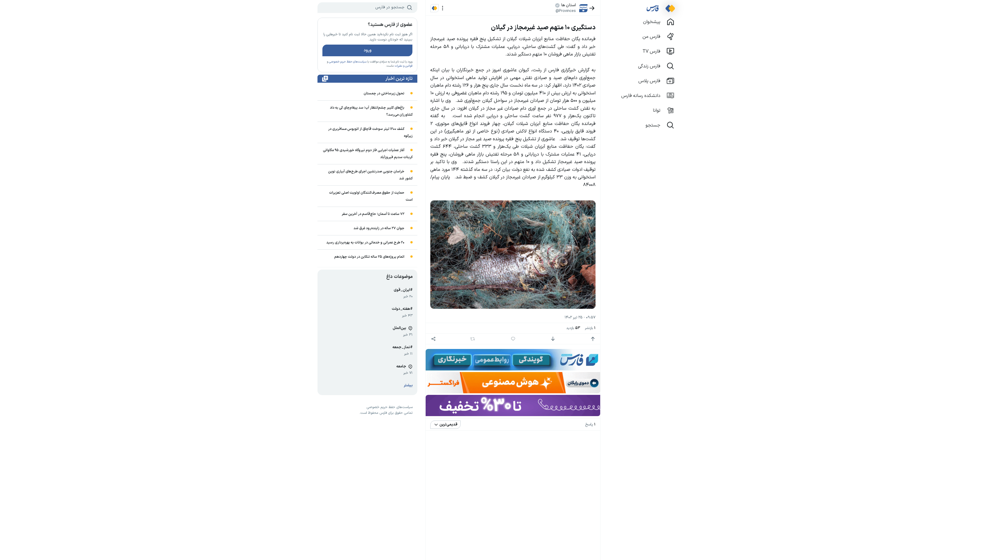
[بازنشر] (472, 339)
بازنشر (590, 328)
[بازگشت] (592, 8)
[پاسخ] (513, 339)
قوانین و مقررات (403, 66)
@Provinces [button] (566, 11)
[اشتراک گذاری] (433, 339)
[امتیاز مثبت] (593, 339)
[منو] (443, 8)
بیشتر (408, 385)
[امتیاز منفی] (553, 339)
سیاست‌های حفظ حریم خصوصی (347, 62)
